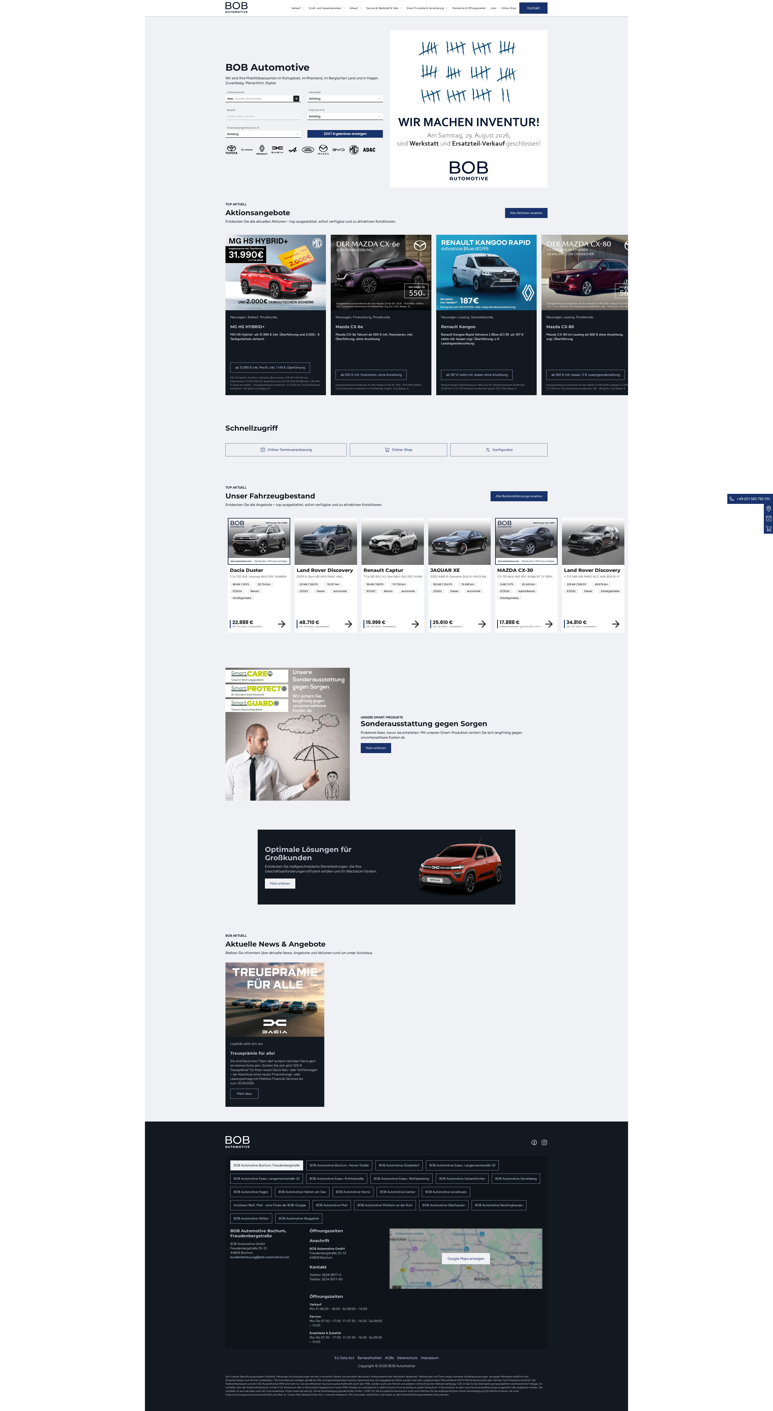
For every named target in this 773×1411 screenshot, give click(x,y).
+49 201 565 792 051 (753, 499)
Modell (231, 110)
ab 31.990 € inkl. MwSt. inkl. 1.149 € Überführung (270, 367)
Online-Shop (508, 8)
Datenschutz (407, 1358)
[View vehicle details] (483, 624)
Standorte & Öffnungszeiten (469, 8)
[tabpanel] (386, 1286)
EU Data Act (344, 1358)
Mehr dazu (244, 1094)
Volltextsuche (235, 92)
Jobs (493, 8)
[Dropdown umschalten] (303, 8)
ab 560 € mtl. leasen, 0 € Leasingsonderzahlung (585, 375)
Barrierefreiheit (370, 1358)
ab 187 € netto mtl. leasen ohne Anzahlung (477, 375)
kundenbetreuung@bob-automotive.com (259, 1257)
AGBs (389, 1358)
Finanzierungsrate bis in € (243, 127)
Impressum (430, 1358)
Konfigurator (503, 450)
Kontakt (533, 8)
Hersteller (315, 92)
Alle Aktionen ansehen (526, 213)
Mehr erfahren (376, 748)
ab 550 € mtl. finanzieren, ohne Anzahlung (371, 375)
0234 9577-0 (331, 1275)
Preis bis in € (316, 110)
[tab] (266, 1165)
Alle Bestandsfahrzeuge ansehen (519, 496)
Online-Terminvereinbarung (290, 450)
